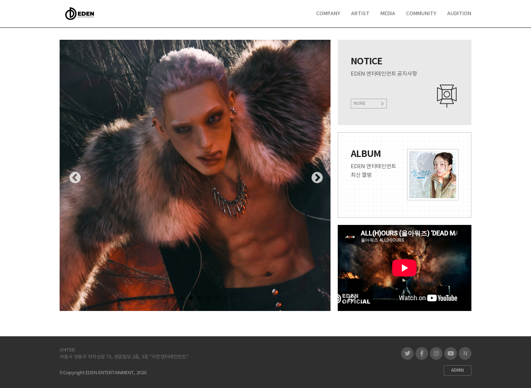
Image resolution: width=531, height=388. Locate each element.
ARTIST (360, 13)
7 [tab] (216, 298)
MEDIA (387, 13)
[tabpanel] (195, 175)
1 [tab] (164, 298)
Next (314, 175)
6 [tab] (208, 298)
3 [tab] (182, 298)
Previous (72, 175)
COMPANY (328, 13)
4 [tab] (190, 298)
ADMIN (457, 370)
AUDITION (459, 13)
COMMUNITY (421, 13)
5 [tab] (199, 298)
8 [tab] (225, 298)
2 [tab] (173, 298)
